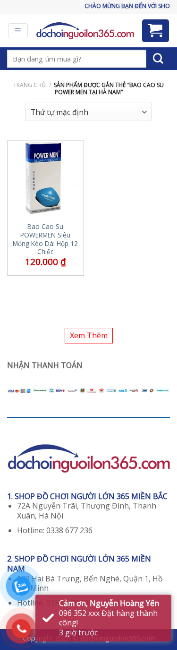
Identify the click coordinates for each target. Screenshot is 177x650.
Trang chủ (29, 85)
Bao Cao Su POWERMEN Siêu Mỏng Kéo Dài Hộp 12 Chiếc (45, 239)
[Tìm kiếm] (158, 59)
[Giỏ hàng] (155, 30)
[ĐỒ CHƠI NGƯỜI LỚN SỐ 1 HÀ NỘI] (85, 30)
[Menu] (18, 30)
